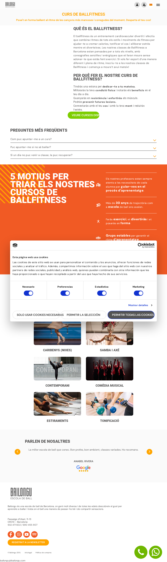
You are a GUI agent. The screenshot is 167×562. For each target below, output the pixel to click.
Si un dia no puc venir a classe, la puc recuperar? (41, 155)
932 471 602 (14, 524)
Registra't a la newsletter (28, 542)
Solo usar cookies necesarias (38, 315)
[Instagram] (18, 534)
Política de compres (43, 553)
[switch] (65, 295)
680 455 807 (30, 524)
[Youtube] (26, 534)
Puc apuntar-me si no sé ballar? (30, 147)
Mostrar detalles (138, 305)
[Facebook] (11, 534)
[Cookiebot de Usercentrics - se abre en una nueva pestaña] (140, 245)
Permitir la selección (83, 315)
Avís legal (28, 553)
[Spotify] (34, 534)
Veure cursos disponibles (85, 115)
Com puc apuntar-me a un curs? (31, 139)
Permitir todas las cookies (133, 315)
